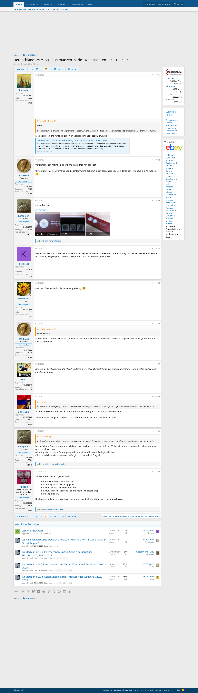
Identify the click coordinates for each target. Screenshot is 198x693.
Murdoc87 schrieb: (45, 121)
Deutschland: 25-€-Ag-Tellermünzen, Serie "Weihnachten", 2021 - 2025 (72, 140)
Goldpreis (170, 78)
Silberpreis (170, 86)
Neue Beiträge (19, 9)
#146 (158, 323)
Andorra (169, 160)
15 (46, 69)
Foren (19, 4)
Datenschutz (171, 130)
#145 (158, 283)
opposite (25, 533)
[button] (38, 4)
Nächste (71, 69)
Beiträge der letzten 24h (38, 9)
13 (37, 69)
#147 (158, 364)
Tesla (89, 4)
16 (50, 69)
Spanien (169, 218)
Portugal (169, 208)
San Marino (171, 210)
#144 (158, 248)
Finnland (169, 173)
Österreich (170, 205)
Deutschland (171, 163)
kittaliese (150, 533)
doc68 (151, 567)
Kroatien (169, 186)
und (50, 241)
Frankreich (170, 176)
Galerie (45, 4)
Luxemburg (171, 194)
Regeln (169, 122)
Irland (168, 181)
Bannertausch (172, 120)
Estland (169, 171)
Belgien (169, 165)
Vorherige (21, 69)
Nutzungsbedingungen (150, 690)
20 (57, 570)
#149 (158, 431)
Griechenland (171, 179)
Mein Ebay (77, 4)
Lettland (169, 189)
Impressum (171, 128)
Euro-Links (170, 157)
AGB (136, 690)
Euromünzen (46, 533)
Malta (168, 197)
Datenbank (170, 133)
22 (64, 570)
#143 (158, 200)
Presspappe (149, 542)
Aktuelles (30, 4)
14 (41, 69)
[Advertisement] (99, 33)
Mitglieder (61, 4)
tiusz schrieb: (42, 402)
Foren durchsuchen (59, 9)
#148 (158, 396)
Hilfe (178, 690)
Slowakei (169, 213)
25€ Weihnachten (32, 530)
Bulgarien (170, 168)
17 (55, 69)
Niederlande (171, 202)
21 (61, 570)
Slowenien (170, 215)
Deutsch (19, 690)
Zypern (169, 223)
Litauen (169, 192)
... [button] (32, 69)
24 (71, 570)
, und (52, 464)
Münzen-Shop (172, 125)
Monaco (169, 200)
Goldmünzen (171, 155)
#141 (158, 75)
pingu (152, 579)
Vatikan (169, 221)
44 (63, 69)
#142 (158, 160)
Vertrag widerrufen (123, 690)
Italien (168, 184)
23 (67, 570)
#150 (158, 471)
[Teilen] (153, 75)
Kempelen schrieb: (45, 329)
